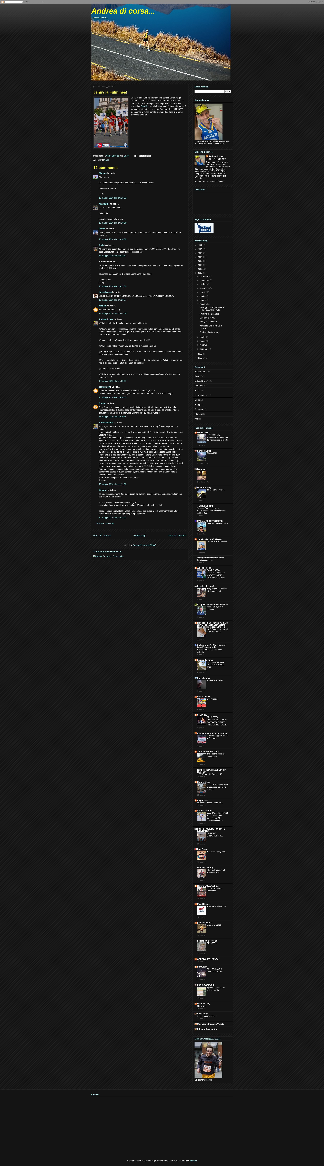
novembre (204, 280)
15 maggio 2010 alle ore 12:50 (112, 484)
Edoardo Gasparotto (207, 1029)
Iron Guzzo (202, 849)
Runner (102, 403)
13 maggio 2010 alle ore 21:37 (112, 256)
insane (102, 229)
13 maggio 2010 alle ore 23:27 (112, 300)
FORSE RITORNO (215, 680)
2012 (200, 265)
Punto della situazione (210, 332)
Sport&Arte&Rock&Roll (208, 751)
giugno (203, 300)
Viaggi (197, 405)
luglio (202, 296)
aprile (203, 337)
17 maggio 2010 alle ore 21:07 (112, 518)
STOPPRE (202, 715)
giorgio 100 (104, 387)
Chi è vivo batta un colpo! (217, 523)
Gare (197, 376)
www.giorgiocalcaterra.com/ (210, 558)
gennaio (204, 349)
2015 (200, 253)
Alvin (101, 245)
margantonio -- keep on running (212, 733)
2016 (200, 249)
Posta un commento (105, 523)
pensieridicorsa (204, 923)
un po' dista (202, 800)
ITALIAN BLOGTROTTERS (210, 521)
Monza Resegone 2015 (216, 906)
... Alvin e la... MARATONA (209, 539)
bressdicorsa (105, 292)
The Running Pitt (205, 506)
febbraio (204, 345)
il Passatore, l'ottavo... (216, 490)
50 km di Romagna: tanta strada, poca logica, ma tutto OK (217, 786)
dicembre (204, 276)
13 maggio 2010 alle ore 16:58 (112, 239)
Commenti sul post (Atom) (144, 545)
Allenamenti (200, 372)
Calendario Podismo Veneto (210, 1024)
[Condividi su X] (145, 156)
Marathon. (201, 1006)
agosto (203, 292)
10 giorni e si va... (207, 318)
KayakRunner (203, 904)
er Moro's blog (204, 487)
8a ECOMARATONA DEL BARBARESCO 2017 (215, 664)
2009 (200, 354)
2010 (200, 273)
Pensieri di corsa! (205, 586)
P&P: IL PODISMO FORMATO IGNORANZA (211, 830)
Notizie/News (201, 381)
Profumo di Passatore (209, 314)
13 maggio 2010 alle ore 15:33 (112, 198)
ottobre (203, 284)
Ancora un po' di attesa (206, 1016)
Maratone (199, 386)
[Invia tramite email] (140, 156)
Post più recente (102, 535)
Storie (197, 400)
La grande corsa (205, 660)
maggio (203, 304)
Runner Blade (203, 782)
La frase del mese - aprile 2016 (210, 803)
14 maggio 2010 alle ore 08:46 (112, 313)
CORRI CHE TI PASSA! (208, 959)
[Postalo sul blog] (142, 156)
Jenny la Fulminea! (208, 322)
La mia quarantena (204, 560)
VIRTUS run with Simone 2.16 (209, 774)
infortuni (198, 414)
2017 (200, 245)
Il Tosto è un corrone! (207, 941)
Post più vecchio (177, 535)
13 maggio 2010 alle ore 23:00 (112, 286)
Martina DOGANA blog (208, 886)
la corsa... (201, 469)
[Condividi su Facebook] (147, 156)
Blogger (193, 1161)
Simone (102, 490)
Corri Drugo (203, 1014)
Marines (103, 173)
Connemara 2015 (214, 925)
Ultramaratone (201, 395)
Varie (106, 160)
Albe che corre (204, 568)
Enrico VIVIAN (204, 451)
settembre (204, 288)
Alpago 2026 (212, 453)
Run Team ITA (204, 697)
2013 (200, 261)
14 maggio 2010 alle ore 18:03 (112, 397)
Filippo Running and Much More (212, 604)
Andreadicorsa (106, 319)
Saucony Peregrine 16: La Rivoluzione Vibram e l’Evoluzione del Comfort (211, 510)
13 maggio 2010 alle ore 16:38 (112, 223)
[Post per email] (135, 156)
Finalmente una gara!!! (216, 851)
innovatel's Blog (205, 868)
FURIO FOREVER (205, 985)
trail (196, 419)
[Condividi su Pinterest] (149, 156)
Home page (139, 535)
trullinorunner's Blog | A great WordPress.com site (211, 646)
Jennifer (144, 106)
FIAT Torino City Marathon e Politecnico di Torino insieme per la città (217, 437)
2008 (200, 358)
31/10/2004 (211, 943)
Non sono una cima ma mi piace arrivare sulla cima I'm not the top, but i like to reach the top (212, 625)
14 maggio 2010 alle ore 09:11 (112, 381)
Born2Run (202, 967)
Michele (102, 306)
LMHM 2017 (212, 699)
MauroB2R (104, 204)
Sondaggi (199, 409)
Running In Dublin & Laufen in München (211, 771)
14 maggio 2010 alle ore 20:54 (112, 417)
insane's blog (203, 1004)
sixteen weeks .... (205, 432)
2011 (200, 269)
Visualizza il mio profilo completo (209, 181)
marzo (203, 341)
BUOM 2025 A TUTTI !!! (217, 542)
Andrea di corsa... (123, 11)
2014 (200, 257)
